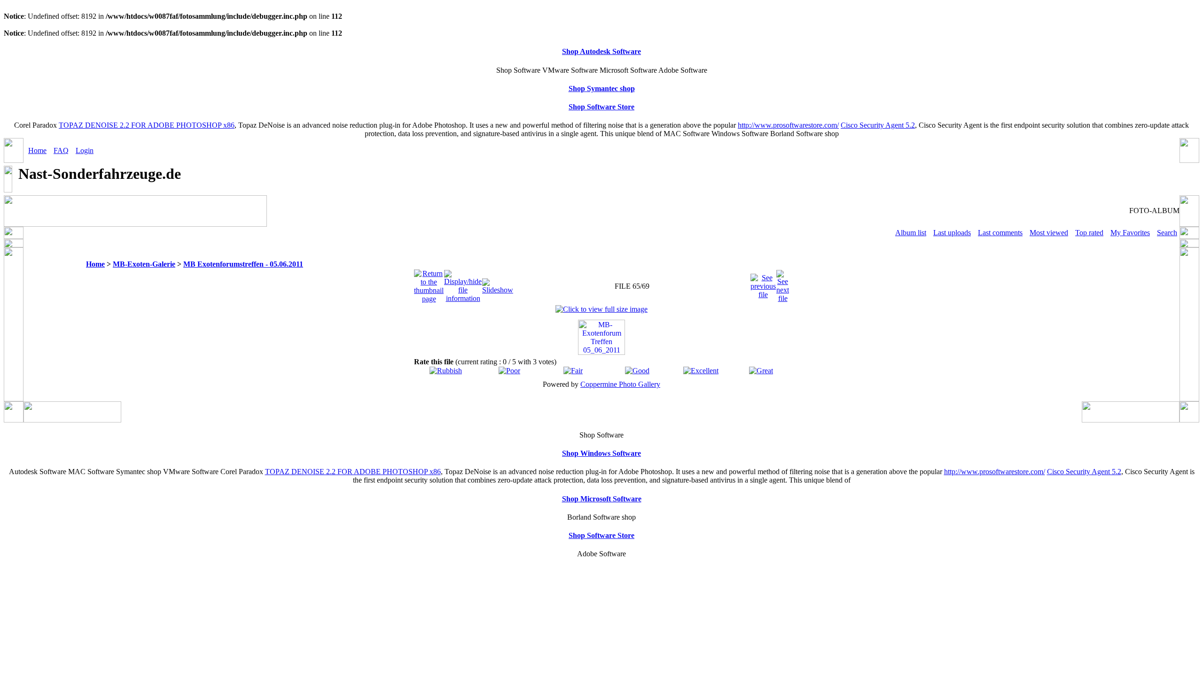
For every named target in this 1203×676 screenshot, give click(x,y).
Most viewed (1049, 233)
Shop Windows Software (601, 453)
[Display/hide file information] (463, 284)
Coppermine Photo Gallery (620, 384)
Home (37, 150)
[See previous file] (763, 284)
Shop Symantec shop (602, 88)
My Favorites (1130, 233)
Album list (910, 233)
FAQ (61, 150)
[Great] (761, 371)
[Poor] (509, 371)
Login (85, 150)
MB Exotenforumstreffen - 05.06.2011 (243, 264)
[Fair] (573, 371)
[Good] (637, 371)
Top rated (1089, 233)
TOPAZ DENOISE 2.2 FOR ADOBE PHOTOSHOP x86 (146, 125)
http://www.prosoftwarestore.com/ (788, 125)
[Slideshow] (497, 284)
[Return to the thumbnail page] (429, 284)
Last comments (1000, 233)
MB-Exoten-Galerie (144, 264)
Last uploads (952, 233)
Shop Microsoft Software (601, 499)
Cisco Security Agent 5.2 (878, 125)
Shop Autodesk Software (601, 51)
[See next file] (782, 284)
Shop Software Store (601, 107)
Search (1167, 233)
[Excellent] (701, 371)
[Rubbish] (446, 371)
